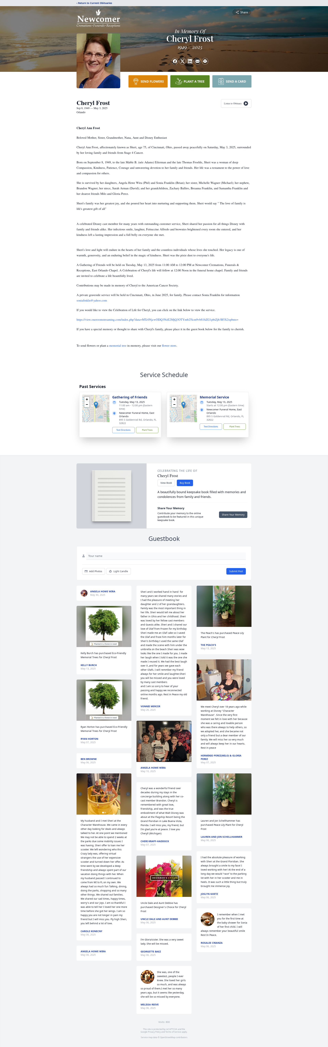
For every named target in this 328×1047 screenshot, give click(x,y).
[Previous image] (80, 794)
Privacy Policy (154, 1031)
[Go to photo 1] (103, 812)
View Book (166, 482)
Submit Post (236, 571)
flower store (169, 345)
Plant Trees (147, 430)
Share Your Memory (233, 514)
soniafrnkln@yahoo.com (92, 300)
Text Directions (123, 430)
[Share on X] (182, 61)
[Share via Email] (197, 61)
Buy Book (185, 482)
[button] (96, 405)
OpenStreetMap (167, 1037)
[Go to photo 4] (166, 760)
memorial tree (117, 345)
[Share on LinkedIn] (190, 61)
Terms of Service (173, 1031)
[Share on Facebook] (175, 61)
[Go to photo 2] (105, 812)
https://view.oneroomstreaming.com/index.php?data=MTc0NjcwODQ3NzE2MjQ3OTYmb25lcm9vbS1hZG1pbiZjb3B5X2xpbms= (157, 319)
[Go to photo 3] (164, 760)
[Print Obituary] (205, 61)
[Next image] (128, 794)
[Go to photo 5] (168, 760)
